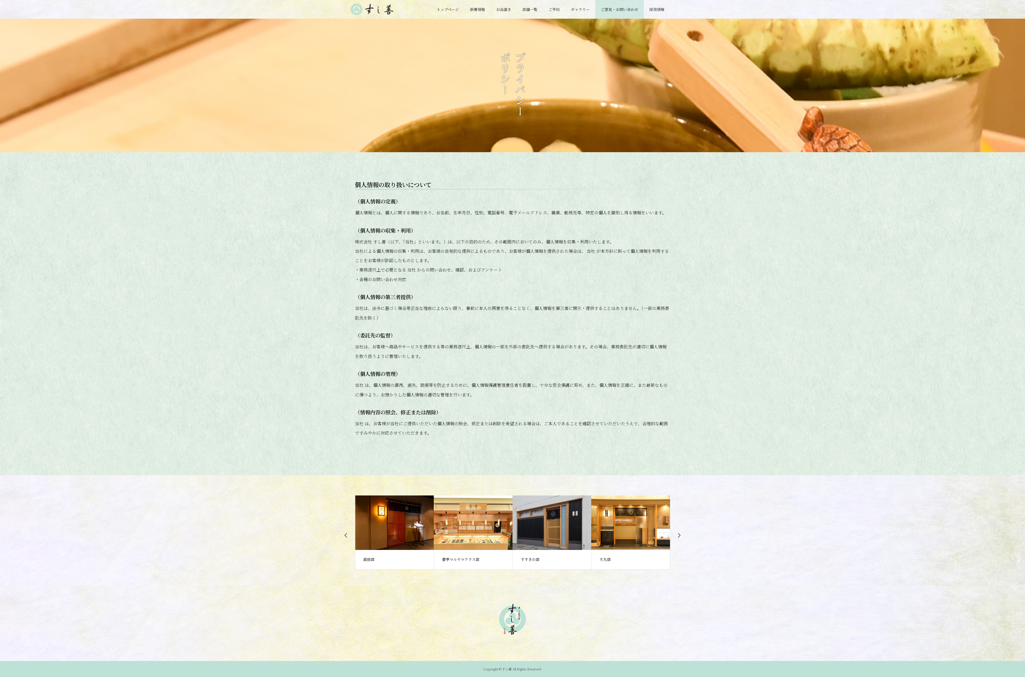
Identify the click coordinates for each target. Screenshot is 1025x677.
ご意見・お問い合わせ (619, 9)
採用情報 (656, 9)
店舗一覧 (529, 9)
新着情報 (477, 9)
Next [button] (679, 535)
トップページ (448, 9)
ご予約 (554, 9)
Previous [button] (346, 535)
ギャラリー (580, 9)
